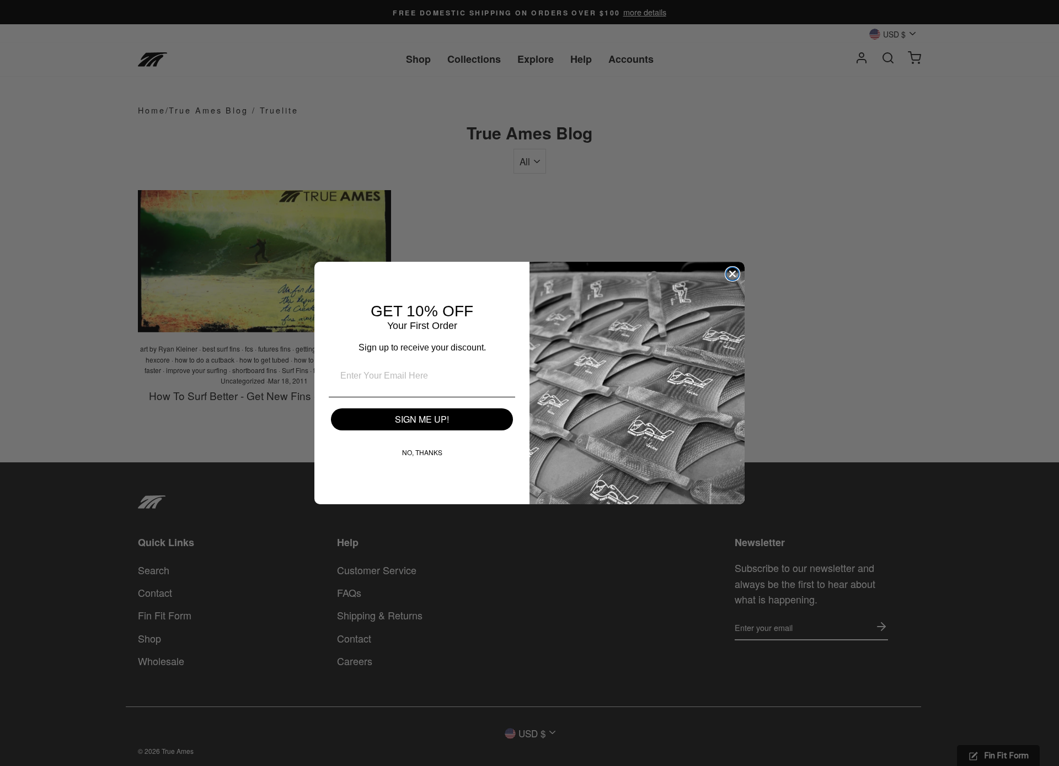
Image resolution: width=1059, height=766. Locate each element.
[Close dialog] (732, 273)
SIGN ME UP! (422, 419)
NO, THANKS (422, 452)
